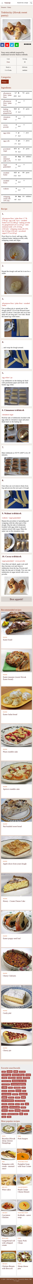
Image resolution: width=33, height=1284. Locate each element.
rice (27, 1104)
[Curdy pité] (16, 996)
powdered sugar (6, 150)
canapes (19, 1078)
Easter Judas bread (10, 714)
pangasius (23, 1094)
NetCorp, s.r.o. (13, 1279)
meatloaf (15, 1094)
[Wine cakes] (8, 1179)
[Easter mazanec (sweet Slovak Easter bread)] (16, 660)
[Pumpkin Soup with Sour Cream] (24, 1154)
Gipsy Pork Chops (22, 1242)
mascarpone (6, 1094)
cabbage (4, 1078)
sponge (11, 1110)
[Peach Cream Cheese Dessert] (24, 1179)
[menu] (2, 3)
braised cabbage (18, 1075)
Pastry (9, 7)
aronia (9, 1072)
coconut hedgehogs (18, 1084)
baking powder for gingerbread (7, 111)
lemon (18, 1091)
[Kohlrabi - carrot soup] (24, 1205)
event (23, 1087)
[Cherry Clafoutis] (16, 959)
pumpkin (11, 1104)
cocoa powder (6, 126)
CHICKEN (4, 1212)
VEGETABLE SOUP (23, 1161)
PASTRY (5, 637)
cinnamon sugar (6, 118)
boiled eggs (6, 1075)
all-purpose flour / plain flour (7, 95)
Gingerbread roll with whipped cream (8, 1243)
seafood (23, 1107)
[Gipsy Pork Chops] (24, 1230)
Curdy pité (7, 1013)
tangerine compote (13, 1114)
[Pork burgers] (24, 1128)
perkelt (17, 1097)
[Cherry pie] (16, 1034)
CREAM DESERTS (22, 1187)
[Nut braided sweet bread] (16, 810)
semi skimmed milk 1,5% (7, 159)
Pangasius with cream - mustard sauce (8, 1166)
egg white (6, 133)
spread (17, 1111)
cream (10, 1087)
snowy (4, 1111)
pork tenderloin (7, 1101)
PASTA (4, 1136)
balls (15, 1072)
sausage (5, 1107)
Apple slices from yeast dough (14, 864)
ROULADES (5, 1238)
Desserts (3, 7)
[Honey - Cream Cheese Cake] (16, 884)
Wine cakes (6, 1190)
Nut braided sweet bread (12, 826)
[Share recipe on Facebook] (2, 45)
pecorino (11, 1097)
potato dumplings (19, 1101)
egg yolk (6, 141)
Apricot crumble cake (11, 789)
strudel (4, 1114)
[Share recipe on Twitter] (12, 45)
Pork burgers (23, 1138)
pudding (4, 1104)
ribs (22, 1104)
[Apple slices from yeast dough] (16, 847)
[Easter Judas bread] (16, 698)
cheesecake (26, 1078)
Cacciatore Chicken (6, 1216)
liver (24, 1091)
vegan (3, 1117)
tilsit (26, 1114)
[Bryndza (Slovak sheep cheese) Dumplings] (8, 1128)
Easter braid (7, 640)
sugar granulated (7, 166)
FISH (3, 1161)
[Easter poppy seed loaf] (16, 922)
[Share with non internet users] (17, 45)
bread (28, 1075)
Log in (17, 1281)
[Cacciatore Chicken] (8, 1205)
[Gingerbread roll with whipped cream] (8, 1230)
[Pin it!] (7, 45)
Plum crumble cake (10, 752)
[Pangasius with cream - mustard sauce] (8, 1154)
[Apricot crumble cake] (16, 772)
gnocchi (4, 1091)
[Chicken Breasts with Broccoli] (8, 1256)
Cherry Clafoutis (9, 976)
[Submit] (31, 2)
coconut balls (5, 1084)
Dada (8, 62)
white (9, 1117)
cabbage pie (12, 1078)
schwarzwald (14, 1107)
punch (17, 1104)
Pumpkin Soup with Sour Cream (24, 1165)
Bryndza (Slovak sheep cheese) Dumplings (8, 1140)
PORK (19, 1136)
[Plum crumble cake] (16, 735)
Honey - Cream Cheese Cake (14, 901)
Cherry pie (7, 1050)
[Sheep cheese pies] (24, 1256)
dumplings (17, 1087)
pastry (4, 1097)
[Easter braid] (16, 623)
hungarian (11, 1091)
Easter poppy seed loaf (12, 938)
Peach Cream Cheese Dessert (23, 1191)
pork (23, 1097)
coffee (4, 1087)
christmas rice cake (19, 1081)
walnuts (6, 189)
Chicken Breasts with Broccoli (8, 1267)
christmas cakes (6, 1081)
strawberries (25, 1110)
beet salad (22, 1071)
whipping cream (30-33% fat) (7, 199)
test (21, 1114)
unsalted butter (6, 174)
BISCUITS (4, 1187)
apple (3, 1071)
